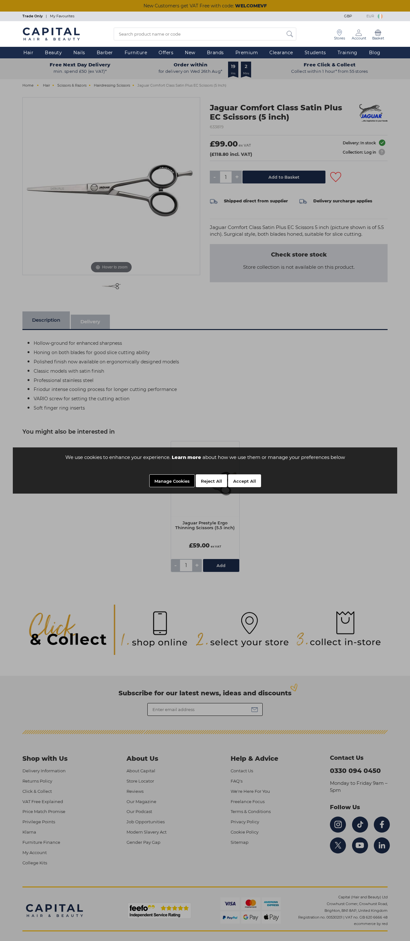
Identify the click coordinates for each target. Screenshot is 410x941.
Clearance (281, 52)
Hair (28, 52)
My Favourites (62, 16)
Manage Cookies (172, 481)
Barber (105, 52)
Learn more (186, 457)
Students (315, 52)
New (190, 52)
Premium (246, 52)
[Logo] (51, 33)
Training (347, 52)
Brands (215, 52)
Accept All (244, 481)
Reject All (211, 481)
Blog (375, 52)
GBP (349, 16)
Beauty (53, 52)
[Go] (289, 34)
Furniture (136, 52)
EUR (371, 16)
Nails (79, 52)
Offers (166, 52)
